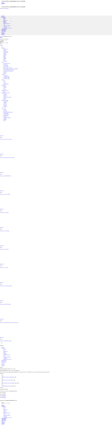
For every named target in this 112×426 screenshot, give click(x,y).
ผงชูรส (5, 21)
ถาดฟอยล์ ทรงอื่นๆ (6, 77)
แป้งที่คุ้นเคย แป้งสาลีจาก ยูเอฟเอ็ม (7, 377)
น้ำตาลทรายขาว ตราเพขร (4, 267)
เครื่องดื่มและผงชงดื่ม (5, 100)
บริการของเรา (4, 31)
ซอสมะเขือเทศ (6, 51)
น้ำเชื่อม (5, 73)
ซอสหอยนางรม (6, 52)
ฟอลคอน (5, 87)
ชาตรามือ (5, 103)
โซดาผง (5, 98)
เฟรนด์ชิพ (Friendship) (7, 117)
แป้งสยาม (5, 118)
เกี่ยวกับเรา (3, 3)
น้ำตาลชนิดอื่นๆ (6, 65)
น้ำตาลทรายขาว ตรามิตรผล (4, 212)
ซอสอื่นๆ (5, 53)
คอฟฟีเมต (5, 102)
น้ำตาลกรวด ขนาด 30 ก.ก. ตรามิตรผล (6, 139)
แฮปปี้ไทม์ (5, 119)
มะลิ (4, 88)
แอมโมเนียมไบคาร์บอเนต (7, 97)
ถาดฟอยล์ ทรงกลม (6, 76)
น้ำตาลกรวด (5, 64)
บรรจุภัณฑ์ (3, 74)
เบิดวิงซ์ (5, 89)
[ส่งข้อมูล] (0, 44)
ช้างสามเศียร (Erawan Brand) (8, 112)
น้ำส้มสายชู (5, 61)
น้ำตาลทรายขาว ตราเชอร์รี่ (4, 249)
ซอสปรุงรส (5, 22)
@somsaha (4, 397)
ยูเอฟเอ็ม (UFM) (6, 115)
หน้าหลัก (1, 36)
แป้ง (4, 19)
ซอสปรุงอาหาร (6, 49)
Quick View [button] (2, 135)
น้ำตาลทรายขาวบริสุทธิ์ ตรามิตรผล (5, 304)
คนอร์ (4, 80)
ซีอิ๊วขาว (5, 55)
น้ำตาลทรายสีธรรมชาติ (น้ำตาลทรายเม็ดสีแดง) (11, 68)
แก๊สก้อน (5, 96)
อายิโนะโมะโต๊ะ (6, 84)
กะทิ (4, 24)
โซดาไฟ (5, 99)
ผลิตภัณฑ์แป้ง (4, 30)
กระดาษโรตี (5, 75)
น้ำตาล (5, 18)
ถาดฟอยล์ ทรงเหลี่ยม (7, 78)
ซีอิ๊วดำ (5, 56)
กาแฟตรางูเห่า (6, 101)
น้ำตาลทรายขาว (6, 66)
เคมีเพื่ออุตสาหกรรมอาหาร (6, 92)
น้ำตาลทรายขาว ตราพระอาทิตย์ (5, 194)
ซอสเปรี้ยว (5, 54)
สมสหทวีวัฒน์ (3, 395)
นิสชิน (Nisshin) (6, 113)
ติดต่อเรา (3, 2)
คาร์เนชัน (5, 86)
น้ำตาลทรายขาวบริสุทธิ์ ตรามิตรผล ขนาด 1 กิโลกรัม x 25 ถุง (9, 322)
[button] (1, 37)
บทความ (3, 32)
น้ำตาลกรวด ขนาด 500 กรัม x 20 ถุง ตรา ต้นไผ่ (7, 157)
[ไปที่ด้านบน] (0, 401)
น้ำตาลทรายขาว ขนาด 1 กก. (8, 67)
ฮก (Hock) (5, 116)
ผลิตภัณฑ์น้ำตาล (4, 29)
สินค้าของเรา (4, 17)
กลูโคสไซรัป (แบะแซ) (7, 63)
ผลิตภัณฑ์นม (5, 20)
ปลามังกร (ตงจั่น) (6, 114)
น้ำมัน (4, 91)
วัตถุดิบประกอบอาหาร (7, 23)
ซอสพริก (5, 50)
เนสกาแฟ (5, 104)
